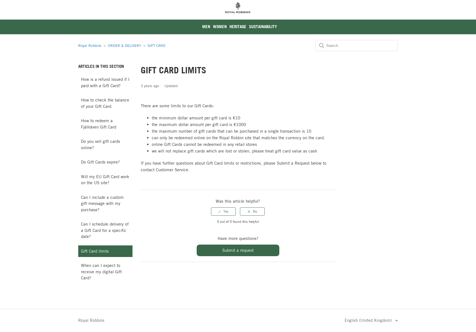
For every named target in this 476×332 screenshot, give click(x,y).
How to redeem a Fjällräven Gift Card (98, 124)
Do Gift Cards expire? (100, 162)
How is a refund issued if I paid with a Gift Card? (105, 82)
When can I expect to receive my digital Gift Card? (101, 271)
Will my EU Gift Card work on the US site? (105, 180)
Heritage (237, 26)
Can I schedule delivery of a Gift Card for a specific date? (105, 230)
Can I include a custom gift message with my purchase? (102, 203)
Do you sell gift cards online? (100, 144)
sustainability (263, 26)
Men (206, 26)
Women (220, 26)
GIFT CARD (157, 45)
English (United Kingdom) (369, 320)
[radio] (223, 211)
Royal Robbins (89, 45)
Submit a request (238, 250)
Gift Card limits (95, 251)
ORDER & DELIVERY (124, 45)
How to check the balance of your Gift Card (105, 103)
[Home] (238, 16)
